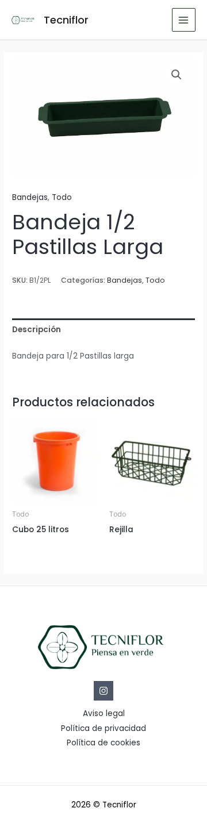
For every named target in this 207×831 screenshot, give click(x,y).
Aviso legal (104, 713)
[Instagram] (103, 691)
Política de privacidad (103, 728)
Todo (62, 197)
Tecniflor (66, 20)
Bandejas (30, 197)
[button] (176, 74)
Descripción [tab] (36, 329)
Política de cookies (103, 742)
